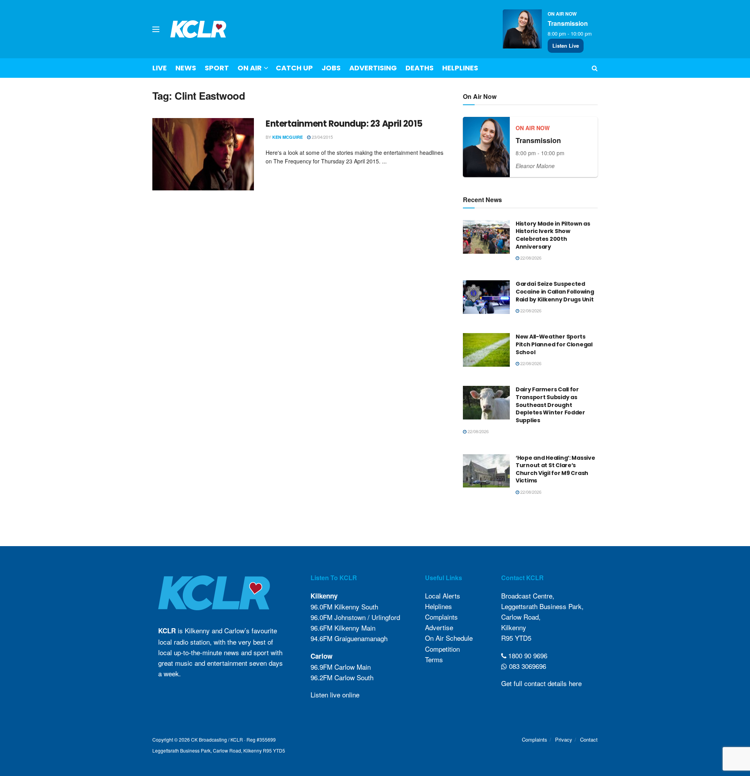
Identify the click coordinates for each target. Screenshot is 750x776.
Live (159, 68)
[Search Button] (595, 68)
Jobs (331, 68)
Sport (217, 68)
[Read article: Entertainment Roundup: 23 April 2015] (203, 154)
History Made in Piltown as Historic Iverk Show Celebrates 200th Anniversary (553, 235)
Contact (589, 739)
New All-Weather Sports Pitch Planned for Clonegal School (554, 344)
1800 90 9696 (526, 655)
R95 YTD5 (516, 638)
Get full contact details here (541, 683)
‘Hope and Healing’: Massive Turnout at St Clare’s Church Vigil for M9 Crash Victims (555, 469)
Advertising (373, 68)
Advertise (439, 627)
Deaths (419, 68)
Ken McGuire (287, 137)
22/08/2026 (530, 257)
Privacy (563, 739)
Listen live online (335, 694)
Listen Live (565, 45)
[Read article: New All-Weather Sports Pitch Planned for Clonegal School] (486, 350)
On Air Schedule (449, 638)
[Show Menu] (155, 29)
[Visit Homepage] (198, 29)
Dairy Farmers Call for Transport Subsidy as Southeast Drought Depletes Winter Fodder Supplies (550, 404)
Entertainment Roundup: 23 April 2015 (344, 124)
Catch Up (294, 68)
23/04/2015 (322, 137)
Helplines (460, 68)
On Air (250, 68)
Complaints (441, 617)
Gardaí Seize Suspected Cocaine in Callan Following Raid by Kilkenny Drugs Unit (555, 291)
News (185, 68)
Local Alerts (442, 595)
